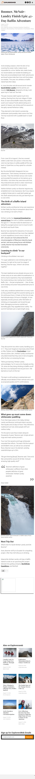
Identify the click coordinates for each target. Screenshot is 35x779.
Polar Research (27, 28)
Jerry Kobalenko (7, 719)
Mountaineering (10, 28)
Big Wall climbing (8, 27)
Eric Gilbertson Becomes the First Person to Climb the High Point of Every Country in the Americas (25, 715)
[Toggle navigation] (32, 2)
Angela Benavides (23, 667)
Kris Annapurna (6, 694)
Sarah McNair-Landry (8, 88)
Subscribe (29, 737)
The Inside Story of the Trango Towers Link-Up (24, 686)
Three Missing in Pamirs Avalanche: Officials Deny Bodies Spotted (9, 687)
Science (3, 30)
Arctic (2, 27)
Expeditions (26, 27)
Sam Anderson (4, 25)
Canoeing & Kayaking (18, 27)
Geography (3, 28)
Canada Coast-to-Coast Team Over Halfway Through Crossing (8, 661)
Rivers (32, 28)
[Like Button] (3, 570)
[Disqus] (17, 618)
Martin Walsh (6, 669)
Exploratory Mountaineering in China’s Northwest (24, 660)
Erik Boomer (11, 90)
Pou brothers (21, 351)
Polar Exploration (19, 28)
